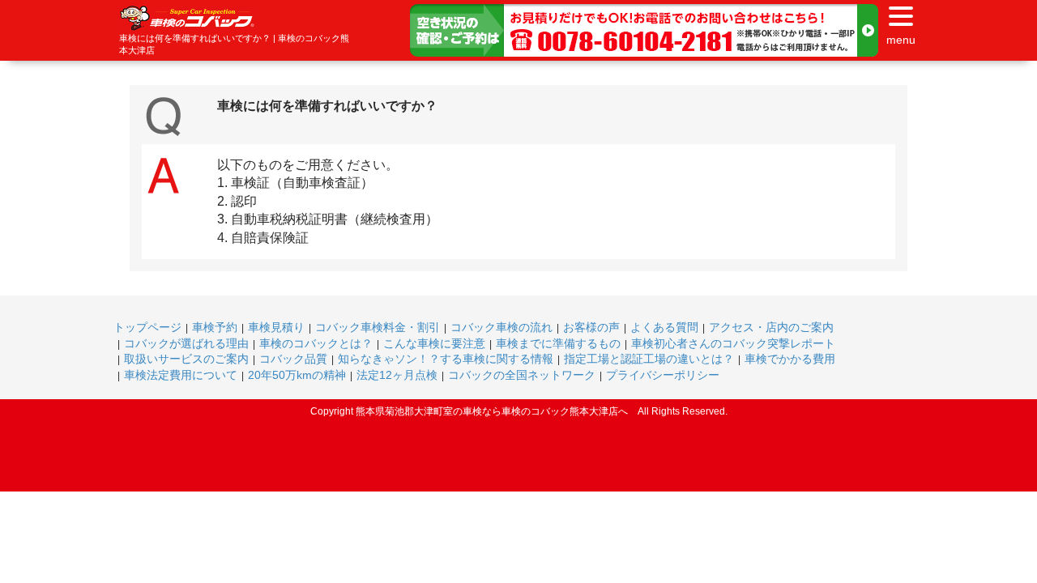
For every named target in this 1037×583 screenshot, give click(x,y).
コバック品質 (293, 358)
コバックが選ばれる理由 (186, 343)
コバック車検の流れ (501, 327)
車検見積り (276, 327)
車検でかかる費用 (790, 358)
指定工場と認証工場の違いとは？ (649, 358)
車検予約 (214, 327)
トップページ (147, 327)
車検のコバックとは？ (316, 343)
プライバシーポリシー (662, 374)
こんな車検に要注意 (434, 343)
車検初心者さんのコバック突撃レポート (733, 343)
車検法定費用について (180, 374)
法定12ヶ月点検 (396, 374)
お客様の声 (591, 327)
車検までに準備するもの (558, 343)
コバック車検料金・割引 (377, 327)
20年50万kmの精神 (297, 374)
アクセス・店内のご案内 (771, 327)
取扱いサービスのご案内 (186, 358)
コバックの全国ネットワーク (521, 374)
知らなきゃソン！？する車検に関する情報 (445, 358)
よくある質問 (664, 327)
